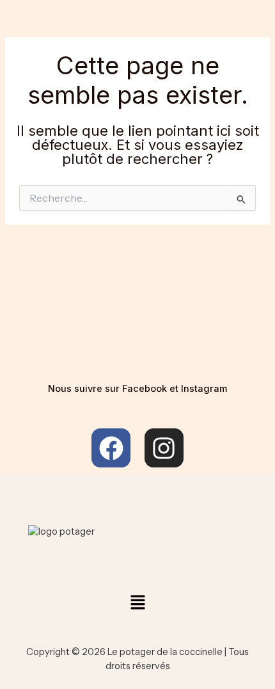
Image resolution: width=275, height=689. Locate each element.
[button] (137, 603)
